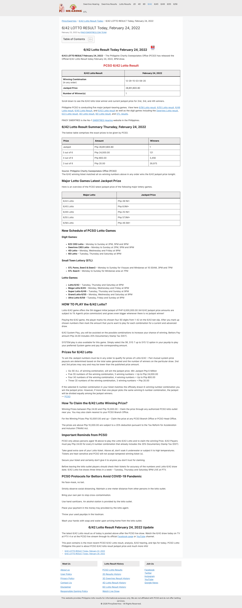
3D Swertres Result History (116, 578)
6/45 (156, 4)
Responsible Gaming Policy (74, 591)
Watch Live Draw (110, 591)
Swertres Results (109, 4)
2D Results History (111, 574)
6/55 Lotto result (165, 107)
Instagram (150, 576)
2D (134, 4)
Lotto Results (125, 4)
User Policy (66, 574)
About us (65, 570)
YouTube (141, 536)
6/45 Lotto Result (83, 110)
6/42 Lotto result (106, 110)
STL (85, 12)
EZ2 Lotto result (70, 114)
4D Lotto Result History (114, 582)
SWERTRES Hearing (103, 120)
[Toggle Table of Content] (89, 39)
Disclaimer (65, 587)
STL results (122, 114)
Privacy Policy (67, 578)
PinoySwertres (69, 21)
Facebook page (125, 536)
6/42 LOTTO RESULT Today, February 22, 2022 (85, 551)
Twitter (148, 573)
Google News (151, 582)
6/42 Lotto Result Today (91, 21)
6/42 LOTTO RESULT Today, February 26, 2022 (85, 554)
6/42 (150, 4)
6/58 (175, 4)
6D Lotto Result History (114, 587)
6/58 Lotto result (147, 107)
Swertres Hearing (91, 4)
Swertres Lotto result (167, 110)
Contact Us (66, 582)
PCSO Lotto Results (112, 570)
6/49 (163, 4)
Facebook (150, 570)
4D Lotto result (86, 114)
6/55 (169, 4)
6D (144, 4)
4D (139, 4)
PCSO (67, 396)
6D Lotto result (103, 114)
